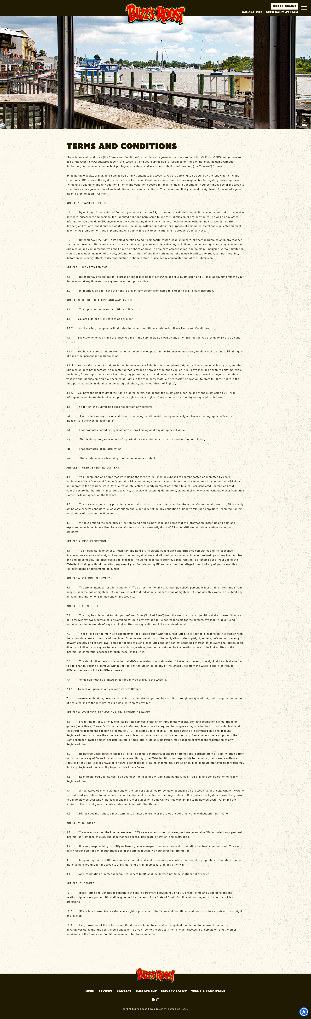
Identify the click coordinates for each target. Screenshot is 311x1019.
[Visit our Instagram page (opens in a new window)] (153, 1000)
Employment (146, 991)
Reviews (106, 991)
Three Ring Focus (178, 1008)
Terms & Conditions (208, 991)
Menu (90, 991)
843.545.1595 (252, 12)
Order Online (284, 6)
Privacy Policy (174, 991)
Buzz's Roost (155, 14)
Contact (124, 991)
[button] (304, 7)
